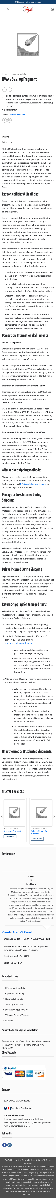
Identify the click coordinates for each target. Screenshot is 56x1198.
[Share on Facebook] (4, 120)
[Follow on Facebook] (4, 1145)
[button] (3, 9)
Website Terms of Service (28, 1191)
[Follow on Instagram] (9, 1145)
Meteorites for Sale (18, 74)
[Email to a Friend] (9, 120)
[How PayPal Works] (23, 1072)
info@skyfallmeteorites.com (33, 484)
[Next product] (4, 89)
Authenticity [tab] (7, 142)
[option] (28, 894)
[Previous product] (10, 89)
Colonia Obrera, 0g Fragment (39, 832)
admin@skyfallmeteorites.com (19, 643)
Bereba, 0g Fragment (12, 831)
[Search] (8, 9)
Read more (10, 836)
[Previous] (2, 822)
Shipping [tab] (5, 137)
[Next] (53, 822)
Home (4, 74)
